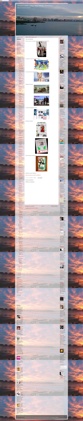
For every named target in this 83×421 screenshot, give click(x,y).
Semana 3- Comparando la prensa (22, 394)
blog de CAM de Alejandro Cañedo (62, 103)
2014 (19, 60)
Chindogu (64, 141)
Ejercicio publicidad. (20, 86)
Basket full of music (20, 282)
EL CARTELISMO (20, 235)
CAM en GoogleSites (20, 286)
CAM (61, 216)
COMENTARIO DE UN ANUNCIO (20, 81)
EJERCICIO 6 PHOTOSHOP (20, 165)
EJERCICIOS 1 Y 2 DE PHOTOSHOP (20, 250)
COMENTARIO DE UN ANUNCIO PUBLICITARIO (20, 162)
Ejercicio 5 (20, 225)
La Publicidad (20, 139)
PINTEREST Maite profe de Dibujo (19, 281)
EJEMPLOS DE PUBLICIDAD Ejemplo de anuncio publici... (20, 132)
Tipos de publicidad (20, 88)
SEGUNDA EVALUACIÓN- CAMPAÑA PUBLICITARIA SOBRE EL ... (19, 49)
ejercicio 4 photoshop (20, 141)
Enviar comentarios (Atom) (34, 208)
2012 (19, 273)
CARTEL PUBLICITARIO (20, 78)
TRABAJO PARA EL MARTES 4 (20, 262)
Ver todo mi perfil (62, 378)
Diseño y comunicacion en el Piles (62, 283)
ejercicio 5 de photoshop (20, 151)
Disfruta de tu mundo (62, 296)
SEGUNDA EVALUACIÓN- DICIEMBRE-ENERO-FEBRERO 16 (20, 45)
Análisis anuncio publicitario (20, 174)
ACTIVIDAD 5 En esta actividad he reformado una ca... (20, 200)
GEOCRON (64, 198)
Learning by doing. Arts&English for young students (62, 320)
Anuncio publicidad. (20, 183)
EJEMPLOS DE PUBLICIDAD (20, 122)
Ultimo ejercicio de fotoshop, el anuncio (20, 116)
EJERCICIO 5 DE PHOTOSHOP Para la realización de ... (20, 177)
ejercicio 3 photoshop (20, 149)
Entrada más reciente (29, 206)
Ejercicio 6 (20, 224)
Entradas (62, 366)
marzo (20, 268)
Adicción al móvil (62, 165)
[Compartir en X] (39, 177)
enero (20, 270)
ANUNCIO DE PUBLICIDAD (20, 127)
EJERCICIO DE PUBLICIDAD (20, 68)
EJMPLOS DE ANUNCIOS (20, 66)
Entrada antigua (54, 206)
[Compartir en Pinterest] (41, 177)
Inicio (43, 206)
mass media (64, 104)
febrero (20, 269)
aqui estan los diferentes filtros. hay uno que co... (20, 242)
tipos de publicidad (20, 74)
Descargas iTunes (19, 289)
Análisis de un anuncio (20, 109)
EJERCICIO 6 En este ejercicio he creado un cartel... (20, 221)
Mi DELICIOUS (19, 279)
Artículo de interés (64, 232)
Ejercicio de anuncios (20, 185)
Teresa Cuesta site (19, 292)
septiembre (20, 266)
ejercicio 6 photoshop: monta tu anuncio (20, 143)
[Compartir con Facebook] (40, 177)
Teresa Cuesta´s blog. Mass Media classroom (34, 6)
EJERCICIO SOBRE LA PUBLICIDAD (20, 94)
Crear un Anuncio (20, 106)
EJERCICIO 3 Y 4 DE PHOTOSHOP (20, 254)
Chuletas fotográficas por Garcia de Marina (20, 211)
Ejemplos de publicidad (20, 111)
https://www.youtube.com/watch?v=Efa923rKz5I (33, 175)
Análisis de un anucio (20, 181)
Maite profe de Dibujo (63, 377)
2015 (19, 59)
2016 (19, 58)
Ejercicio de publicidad (20, 214)
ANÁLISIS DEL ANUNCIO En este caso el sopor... (20, 217)
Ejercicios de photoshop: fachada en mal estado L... (20, 228)
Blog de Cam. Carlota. (62, 177)
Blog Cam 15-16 (62, 69)
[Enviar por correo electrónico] (38, 177)
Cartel (19, 118)
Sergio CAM (62, 335)
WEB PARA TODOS (20, 307)
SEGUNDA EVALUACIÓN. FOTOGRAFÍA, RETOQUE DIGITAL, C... (20, 53)
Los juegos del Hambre (64, 72)
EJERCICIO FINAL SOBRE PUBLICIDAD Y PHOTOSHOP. (20, 102)
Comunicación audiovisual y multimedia (62, 263)
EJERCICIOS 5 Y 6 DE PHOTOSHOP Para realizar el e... (20, 246)
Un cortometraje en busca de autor (20, 348)
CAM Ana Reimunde (61, 230)
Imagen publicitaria (20, 193)
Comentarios (63, 367)
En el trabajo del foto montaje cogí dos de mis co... (20, 238)
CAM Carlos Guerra (62, 247)
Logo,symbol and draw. (20, 64)
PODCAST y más (19, 290)
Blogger (57, 417)
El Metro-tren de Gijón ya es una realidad (22, 317)
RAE (17, 291)
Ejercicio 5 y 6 (20, 195)
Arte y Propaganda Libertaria (64, 327)
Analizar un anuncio (20, 260)
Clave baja (64, 298)
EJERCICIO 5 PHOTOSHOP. (20, 168)
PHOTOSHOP (20, 258)
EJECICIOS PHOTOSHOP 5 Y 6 (20, 147)
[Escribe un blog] (39, 177)
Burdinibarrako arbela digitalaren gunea (19, 284)
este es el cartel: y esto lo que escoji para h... (20, 71)
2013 (19, 272)
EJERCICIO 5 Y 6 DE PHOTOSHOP (20, 208)
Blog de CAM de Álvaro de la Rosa (62, 164)
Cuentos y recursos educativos (20, 288)
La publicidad (20, 107)
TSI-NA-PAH (62, 348)
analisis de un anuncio (20, 76)
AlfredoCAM (62, 39)
